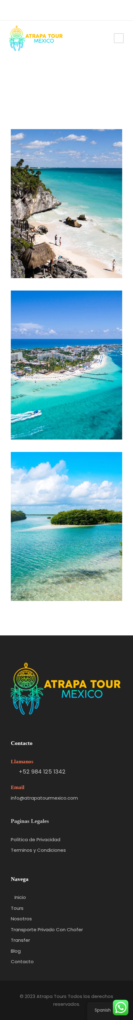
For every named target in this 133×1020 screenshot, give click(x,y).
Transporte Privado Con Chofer (47, 929)
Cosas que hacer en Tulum (69, 255)
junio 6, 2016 (72, 426)
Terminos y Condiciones (38, 850)
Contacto (22, 961)
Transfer (20, 940)
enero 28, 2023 (72, 265)
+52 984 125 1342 (42, 771)
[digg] (13, 10)
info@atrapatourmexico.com (44, 798)
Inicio (20, 897)
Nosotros (21, 918)
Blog (16, 951)
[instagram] (36, 10)
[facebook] (24, 10)
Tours (17, 908)
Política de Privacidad (35, 839)
